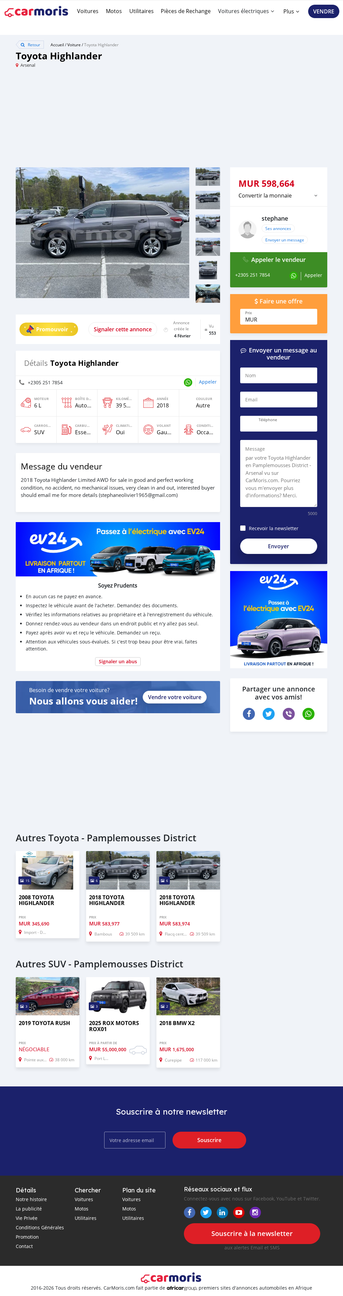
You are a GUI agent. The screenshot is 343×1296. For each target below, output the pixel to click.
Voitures (87, 11)
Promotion (27, 1237)
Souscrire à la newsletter (252, 1233)
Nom (250, 375)
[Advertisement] (93, 120)
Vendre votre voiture (174, 697)
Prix (248, 313)
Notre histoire (31, 1199)
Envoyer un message (284, 239)
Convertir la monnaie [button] (265, 195)
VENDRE (323, 11)
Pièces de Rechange (186, 11)
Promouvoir (52, 329)
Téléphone (268, 419)
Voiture (74, 44)
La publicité (29, 1208)
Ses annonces (278, 228)
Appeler (208, 382)
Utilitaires (141, 11)
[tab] (278, 195)
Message (255, 449)
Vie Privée (27, 1218)
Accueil (57, 44)
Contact (24, 1246)
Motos (114, 11)
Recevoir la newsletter (273, 528)
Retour (33, 44)
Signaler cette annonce (123, 329)
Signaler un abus (118, 661)
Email (251, 399)
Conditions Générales (40, 1227)
